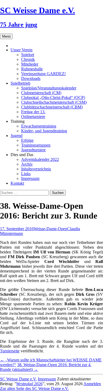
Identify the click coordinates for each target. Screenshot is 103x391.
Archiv (27, 164)
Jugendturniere (33, 150)
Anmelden (92, 383)
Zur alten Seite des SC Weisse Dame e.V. (34, 388)
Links (26, 173)
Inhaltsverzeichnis (36, 169)
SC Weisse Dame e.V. (18, 379)
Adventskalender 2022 (40, 159)
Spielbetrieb (20, 83)
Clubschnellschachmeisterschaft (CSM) (54, 102)
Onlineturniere (33, 116)
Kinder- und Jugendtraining (44, 131)
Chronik (28, 59)
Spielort (27, 54)
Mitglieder (29, 64)
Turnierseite (10, 351)
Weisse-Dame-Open (50, 228)
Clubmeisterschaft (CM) (41, 92)
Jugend (16, 135)
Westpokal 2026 (29, 383)
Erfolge (27, 140)
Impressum (30, 178)
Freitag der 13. (33, 112)
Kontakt (17, 183)
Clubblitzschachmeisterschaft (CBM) (52, 107)
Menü (6, 36)
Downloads (30, 78)
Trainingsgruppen (35, 145)
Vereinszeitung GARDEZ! (43, 73)
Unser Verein (21, 50)
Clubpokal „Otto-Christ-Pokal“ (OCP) (53, 97)
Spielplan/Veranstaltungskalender (48, 88)
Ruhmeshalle (32, 69)
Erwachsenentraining (38, 126)
